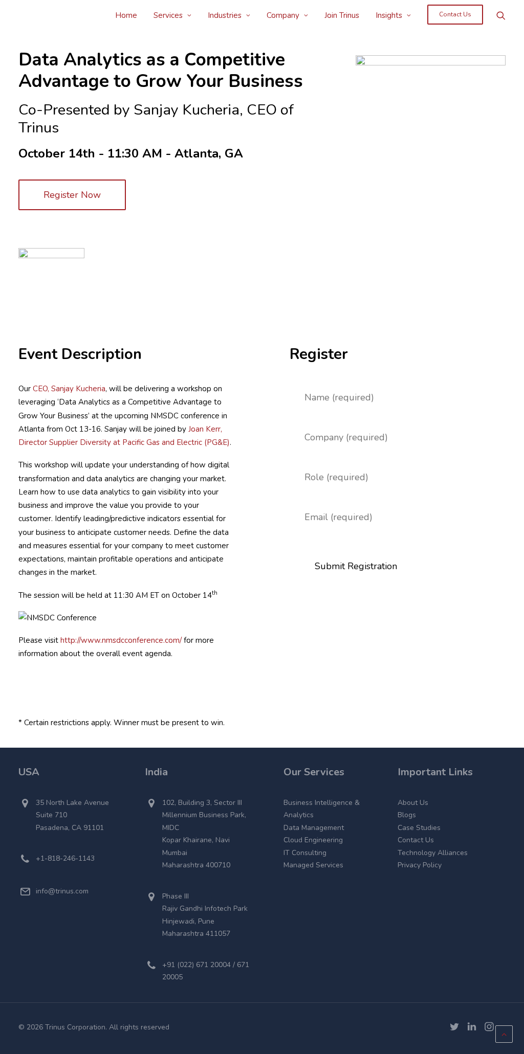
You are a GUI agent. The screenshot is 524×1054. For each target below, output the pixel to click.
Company (283, 15)
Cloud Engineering (313, 840)
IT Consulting (304, 853)
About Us (413, 803)
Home (126, 15)
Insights (389, 15)
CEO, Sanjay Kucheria (69, 389)
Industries (225, 15)
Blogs (407, 815)
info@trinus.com (62, 891)
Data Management (313, 828)
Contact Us (416, 840)
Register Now (72, 195)
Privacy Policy (420, 865)
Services (168, 15)
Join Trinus (341, 15)
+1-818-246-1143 (65, 858)
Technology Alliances (433, 853)
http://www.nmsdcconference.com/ (121, 640)
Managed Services (313, 865)
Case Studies (419, 828)
